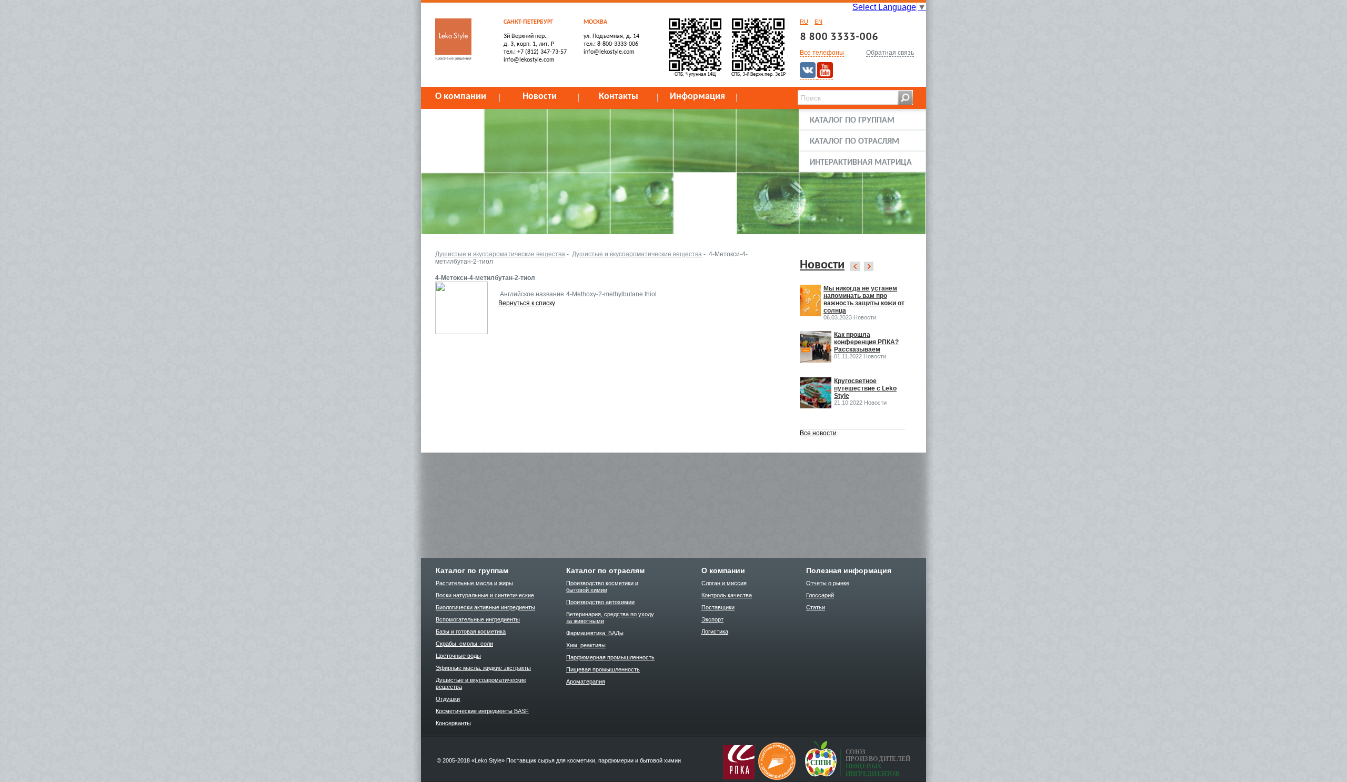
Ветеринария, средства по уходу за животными (610, 617)
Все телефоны (822, 52)
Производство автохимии (600, 602)
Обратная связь (890, 52)
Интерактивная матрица (861, 162)
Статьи (815, 607)
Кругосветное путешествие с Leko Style (865, 388)
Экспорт (712, 619)
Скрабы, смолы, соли (464, 643)
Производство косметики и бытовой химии (602, 586)
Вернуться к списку (526, 303)
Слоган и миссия (724, 583)
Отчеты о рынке (827, 583)
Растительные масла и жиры (474, 583)
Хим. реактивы (586, 645)
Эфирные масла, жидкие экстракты (483, 668)
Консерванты (453, 723)
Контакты (618, 97)
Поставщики (718, 607)
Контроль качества (726, 595)
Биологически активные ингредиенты (485, 607)
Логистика (714, 631)
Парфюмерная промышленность (610, 657)
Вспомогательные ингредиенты (478, 619)
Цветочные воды (458, 656)
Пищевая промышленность (603, 669)
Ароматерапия (585, 681)
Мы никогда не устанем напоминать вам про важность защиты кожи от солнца (863, 299)
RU (804, 21)
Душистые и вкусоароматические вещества (500, 254)
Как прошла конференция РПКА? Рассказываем (866, 342)
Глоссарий (820, 595)
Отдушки (448, 699)
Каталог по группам (852, 120)
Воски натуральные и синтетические (485, 595)
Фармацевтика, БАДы (595, 633)
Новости (539, 97)
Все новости (818, 433)
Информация (697, 97)
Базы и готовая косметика (471, 631)
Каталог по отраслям (854, 141)
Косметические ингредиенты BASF (482, 711)
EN (818, 21)
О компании (460, 97)
